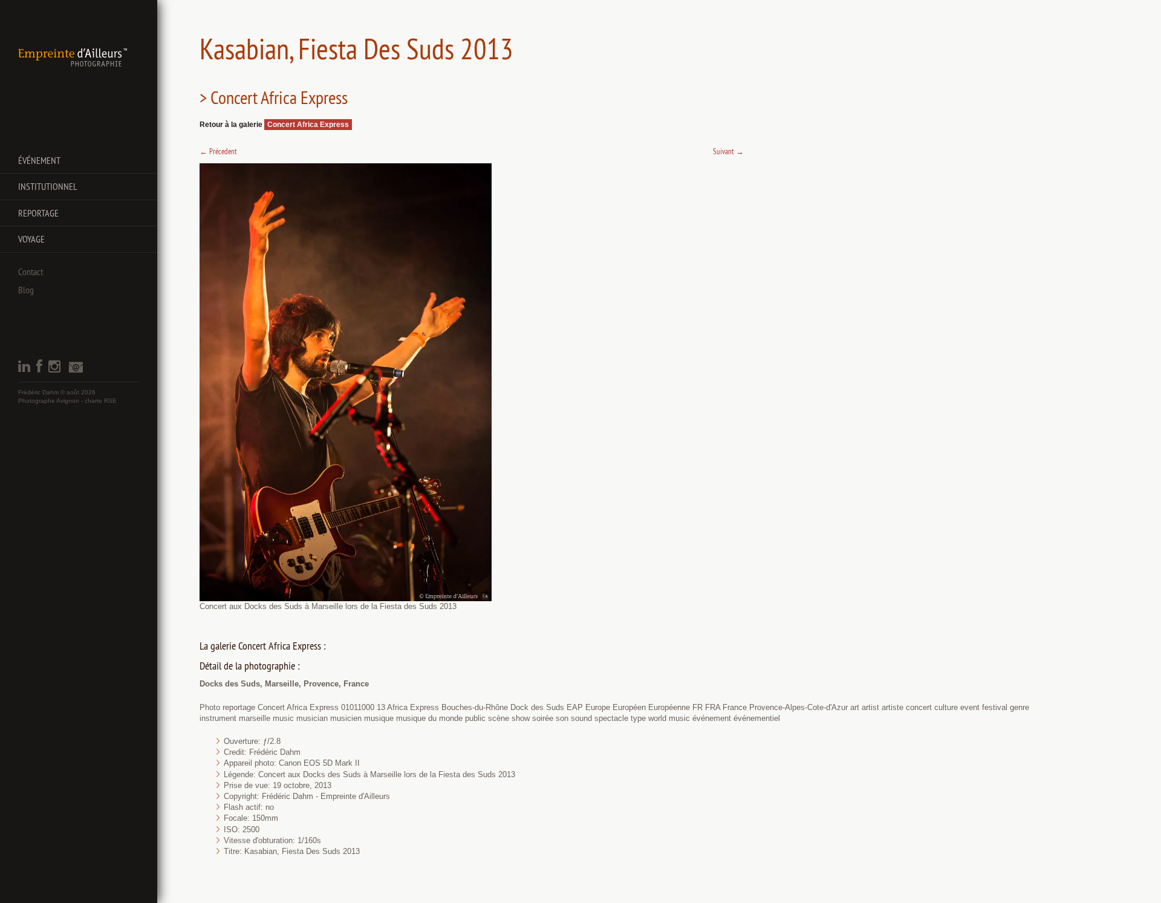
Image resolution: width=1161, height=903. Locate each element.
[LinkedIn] (24, 369)
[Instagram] (54, 369)
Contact (30, 272)
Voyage (31, 239)
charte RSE (101, 400)
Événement (39, 160)
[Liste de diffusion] (76, 370)
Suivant (728, 151)
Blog (26, 290)
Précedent (218, 151)
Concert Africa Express (308, 124)
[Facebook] (39, 369)
